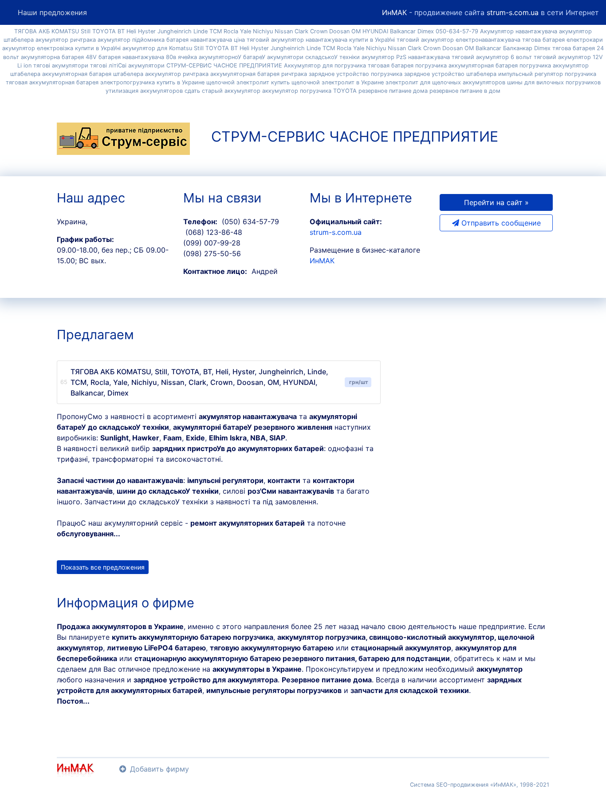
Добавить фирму (159, 768)
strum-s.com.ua (513, 12)
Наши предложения (52, 12)
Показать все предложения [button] (103, 567)
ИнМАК (394, 12)
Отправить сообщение (500, 222)
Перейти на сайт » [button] (496, 202)
